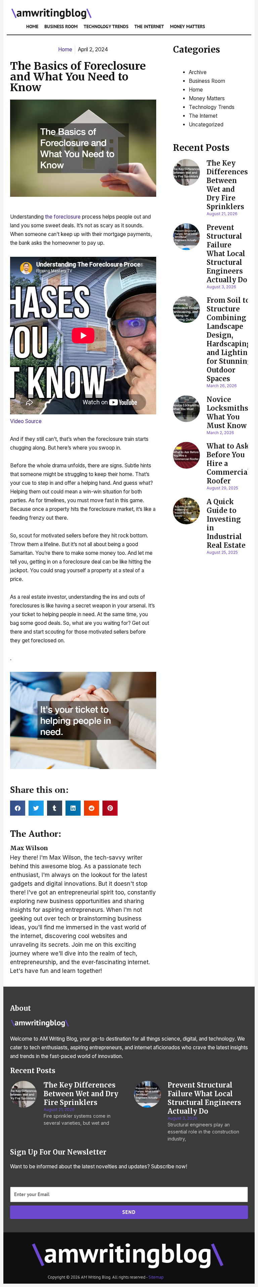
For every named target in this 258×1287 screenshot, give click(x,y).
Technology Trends (106, 26)
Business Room (61, 26)
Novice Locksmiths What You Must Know (227, 412)
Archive (198, 72)
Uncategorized (206, 124)
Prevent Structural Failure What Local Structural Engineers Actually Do (227, 253)
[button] (17, 808)
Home (32, 26)
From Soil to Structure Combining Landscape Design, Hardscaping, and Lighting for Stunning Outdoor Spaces (230, 339)
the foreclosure (63, 217)
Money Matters (187, 26)
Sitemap (156, 1277)
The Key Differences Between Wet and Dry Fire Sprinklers (227, 185)
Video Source (26, 421)
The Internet (149, 26)
